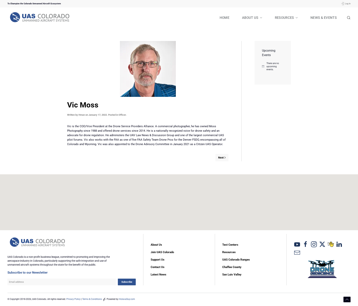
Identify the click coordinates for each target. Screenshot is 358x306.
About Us (156, 244)
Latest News (158, 274)
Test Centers (230, 244)
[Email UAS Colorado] (297, 252)
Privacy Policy (73, 299)
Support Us (157, 259)
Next (221, 157)
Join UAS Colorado (162, 252)
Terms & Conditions (92, 299)
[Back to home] (40, 17)
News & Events (323, 18)
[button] (349, 17)
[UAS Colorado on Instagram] (314, 244)
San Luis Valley (231, 274)
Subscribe (126, 281)
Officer (122, 114)
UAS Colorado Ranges (236, 259)
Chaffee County (231, 267)
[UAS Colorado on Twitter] (322, 244)
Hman (81, 114)
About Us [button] (250, 18)
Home (224, 18)
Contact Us (157, 267)
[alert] (272, 66)
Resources (229, 252)
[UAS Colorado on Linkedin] (339, 244)
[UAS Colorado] (297, 244)
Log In (348, 3)
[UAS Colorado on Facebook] (305, 244)
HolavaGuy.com (127, 299)
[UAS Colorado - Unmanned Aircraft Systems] (37, 242)
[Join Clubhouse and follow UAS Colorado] (330, 244)
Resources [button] (284, 18)
